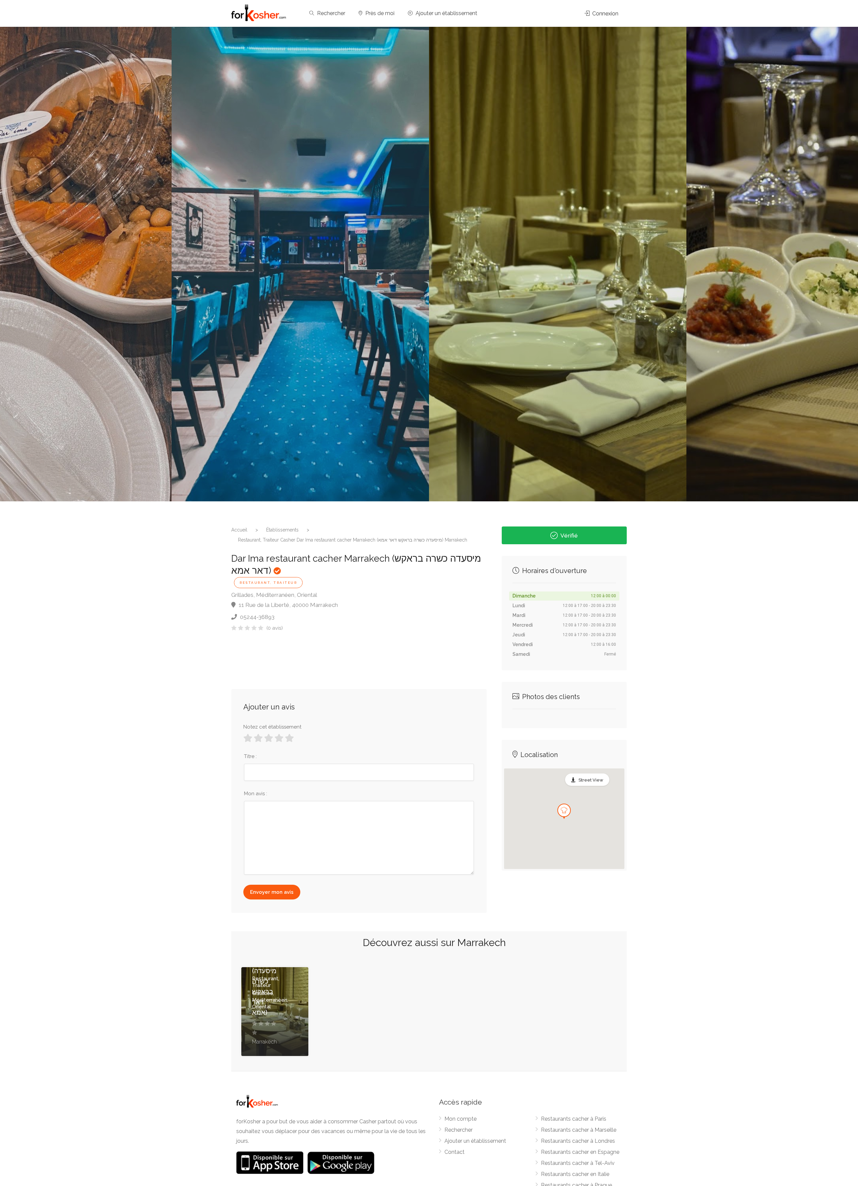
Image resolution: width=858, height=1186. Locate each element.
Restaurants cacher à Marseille (578, 1130)
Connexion (604, 13)
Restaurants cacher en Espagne (580, 1152)
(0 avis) (274, 628)
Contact (454, 1152)
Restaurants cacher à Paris (573, 1119)
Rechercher (330, 13)
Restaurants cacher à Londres (578, 1141)
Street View (590, 780)
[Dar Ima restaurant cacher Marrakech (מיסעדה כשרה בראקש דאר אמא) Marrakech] (300, 264)
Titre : (250, 756)
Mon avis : (255, 794)
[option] (557, 264)
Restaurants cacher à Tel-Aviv (578, 1163)
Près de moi (379, 13)
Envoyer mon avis (272, 892)
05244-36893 (256, 617)
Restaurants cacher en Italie (575, 1174)
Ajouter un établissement (445, 13)
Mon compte (460, 1119)
